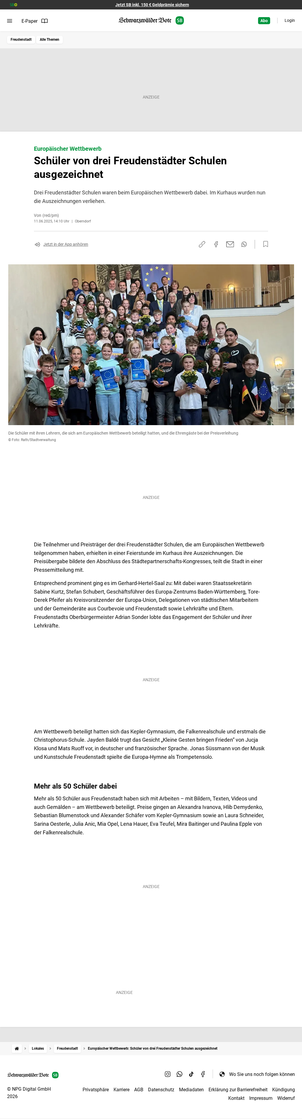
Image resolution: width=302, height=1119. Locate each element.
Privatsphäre (96, 1089)
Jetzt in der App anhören (65, 244)
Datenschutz (161, 1089)
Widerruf (286, 1098)
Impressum (261, 1098)
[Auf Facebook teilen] (216, 244)
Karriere (121, 1089)
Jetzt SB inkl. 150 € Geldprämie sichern (152, 4)
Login (290, 20)
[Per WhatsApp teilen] (244, 244)
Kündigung (283, 1089)
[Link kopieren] (202, 244)
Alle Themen (49, 39)
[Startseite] (17, 1048)
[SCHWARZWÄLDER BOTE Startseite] (151, 20)
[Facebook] (203, 1074)
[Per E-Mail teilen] (230, 244)
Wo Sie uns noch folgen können (262, 1074)
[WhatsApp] (179, 1074)
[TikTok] (191, 1074)
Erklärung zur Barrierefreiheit (238, 1089)
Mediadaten (191, 1089)
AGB (138, 1089)
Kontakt (236, 1098)
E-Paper (29, 21)
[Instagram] (168, 1074)
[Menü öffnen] (9, 21)
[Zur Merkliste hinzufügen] (264, 244)
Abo (264, 20)
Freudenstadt (21, 39)
